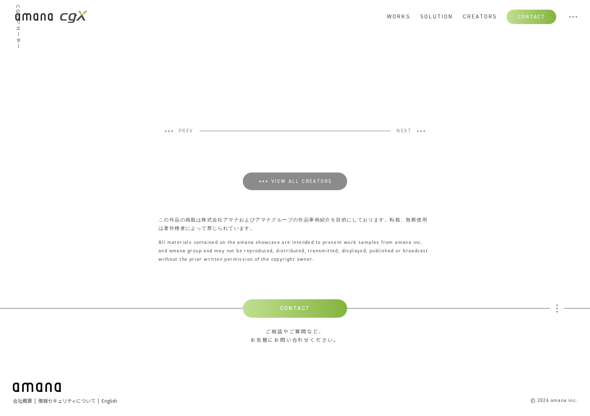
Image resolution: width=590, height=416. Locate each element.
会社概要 (22, 400)
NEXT (404, 131)
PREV (186, 131)
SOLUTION (436, 17)
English (109, 400)
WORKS (399, 17)
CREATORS (480, 17)
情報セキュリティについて (67, 400)
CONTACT (531, 17)
